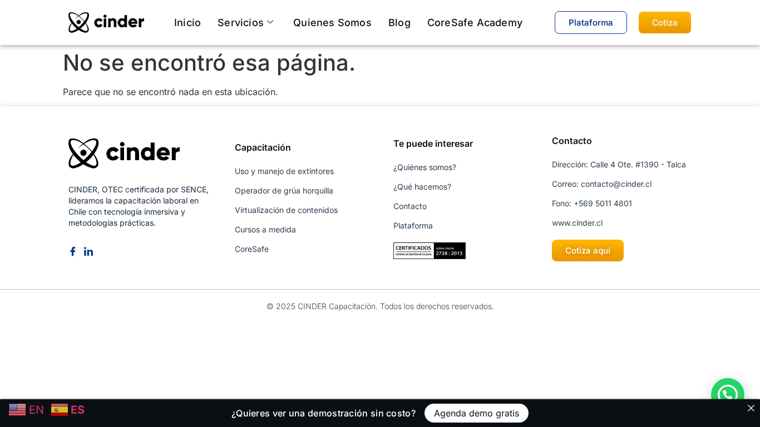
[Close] (751, 408)
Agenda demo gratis (476, 413)
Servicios (241, 22)
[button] (727, 394)
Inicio (187, 22)
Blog (399, 22)
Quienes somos (332, 22)
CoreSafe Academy (474, 22)
